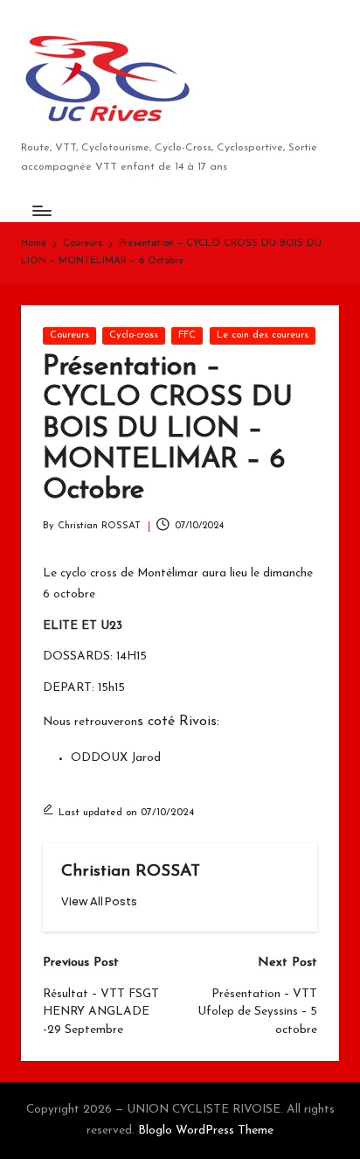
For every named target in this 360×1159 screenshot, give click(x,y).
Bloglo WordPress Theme (205, 1130)
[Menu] (41, 210)
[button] (99, 901)
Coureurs (69, 335)
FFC (187, 335)
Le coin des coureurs (262, 335)
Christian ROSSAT (130, 871)
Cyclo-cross (133, 335)
